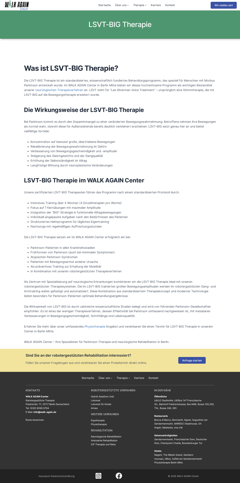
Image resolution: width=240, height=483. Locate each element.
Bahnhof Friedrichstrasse (172, 404)
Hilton (168, 458)
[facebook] (119, 476)
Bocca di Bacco (162, 419)
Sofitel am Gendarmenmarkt (187, 458)
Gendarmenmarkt (163, 439)
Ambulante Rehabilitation (104, 440)
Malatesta (167, 427)
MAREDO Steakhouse (185, 423)
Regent (158, 454)
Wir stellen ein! (224, 5)
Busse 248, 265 (168, 408)
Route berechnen (35, 419)
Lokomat (95, 400)
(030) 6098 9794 (39, 408)
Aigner (187, 419)
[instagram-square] (98, 476)
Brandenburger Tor (192, 443)
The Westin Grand (172, 454)
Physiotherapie (94, 326)
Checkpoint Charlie (170, 443)
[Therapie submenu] (146, 5)
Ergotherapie (98, 420)
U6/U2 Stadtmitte (163, 400)
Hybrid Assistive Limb (102, 396)
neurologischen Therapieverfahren (58, 90)
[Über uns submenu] (128, 5)
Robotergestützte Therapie (40, 400)
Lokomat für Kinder (101, 404)
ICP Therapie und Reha (103, 444)
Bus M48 (191, 404)
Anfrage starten (192, 360)
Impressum (44, 476)
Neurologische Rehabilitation (106, 436)
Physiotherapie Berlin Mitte (168, 462)
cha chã (178, 427)
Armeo (94, 408)
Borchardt (177, 419)
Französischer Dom (184, 439)
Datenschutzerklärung (63, 476)
